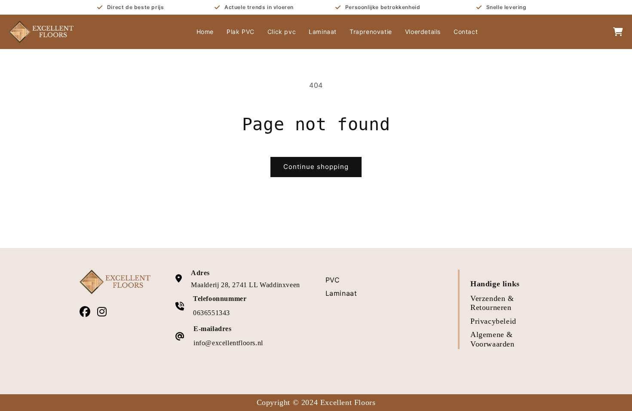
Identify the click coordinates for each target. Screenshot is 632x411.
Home (205, 31)
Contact (466, 31)
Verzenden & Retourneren (492, 303)
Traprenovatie (371, 31)
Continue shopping (316, 167)
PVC (332, 280)
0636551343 (211, 312)
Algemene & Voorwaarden (492, 339)
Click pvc (281, 31)
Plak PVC (241, 31)
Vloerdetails (423, 31)
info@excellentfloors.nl (228, 343)
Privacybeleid (493, 321)
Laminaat (323, 31)
